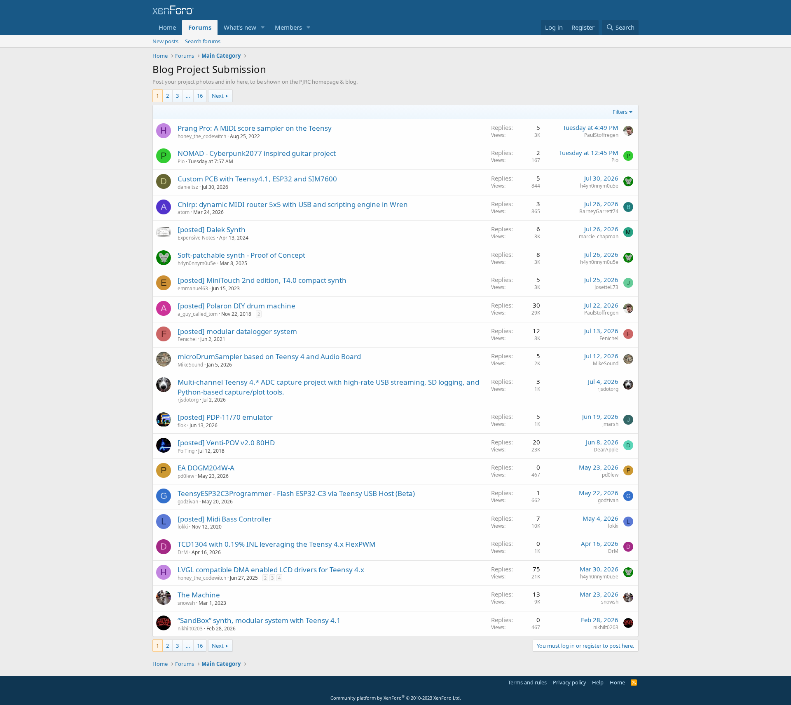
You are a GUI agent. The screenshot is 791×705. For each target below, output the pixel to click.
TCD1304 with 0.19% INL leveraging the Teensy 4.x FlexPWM (276, 544)
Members (288, 27)
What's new (240, 27)
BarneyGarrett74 (598, 211)
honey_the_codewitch (202, 136)
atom (184, 212)
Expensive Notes (196, 237)
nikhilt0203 (190, 628)
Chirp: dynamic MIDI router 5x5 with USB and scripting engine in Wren (293, 204)
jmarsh (610, 424)
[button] (263, 27)
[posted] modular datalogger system (237, 331)
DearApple (606, 449)
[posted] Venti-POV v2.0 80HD (226, 442)
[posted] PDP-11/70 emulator (225, 417)
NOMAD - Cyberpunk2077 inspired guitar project (257, 153)
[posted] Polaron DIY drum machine (236, 305)
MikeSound (190, 364)
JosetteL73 (606, 287)
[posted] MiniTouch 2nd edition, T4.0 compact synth (262, 280)
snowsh (186, 602)
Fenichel (187, 339)
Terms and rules (527, 682)
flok (182, 425)
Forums (199, 27)
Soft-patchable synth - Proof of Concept (241, 255)
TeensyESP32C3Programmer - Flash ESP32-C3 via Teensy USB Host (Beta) (296, 493)
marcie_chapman (598, 236)
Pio (181, 161)
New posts (165, 41)
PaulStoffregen (601, 135)
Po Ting (186, 450)
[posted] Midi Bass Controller (224, 519)
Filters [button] (620, 111)
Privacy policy (569, 682)
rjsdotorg (188, 399)
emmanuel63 (193, 288)
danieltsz (188, 186)
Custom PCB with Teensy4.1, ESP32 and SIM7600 (257, 178)
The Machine (199, 594)
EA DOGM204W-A (206, 467)
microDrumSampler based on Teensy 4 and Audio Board (269, 356)
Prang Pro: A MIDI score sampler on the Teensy (255, 128)
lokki (183, 526)
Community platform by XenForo (395, 698)
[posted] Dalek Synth (212, 229)
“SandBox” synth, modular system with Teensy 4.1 (259, 620)
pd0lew (186, 475)
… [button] (188, 95)
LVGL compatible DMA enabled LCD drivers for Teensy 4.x (271, 569)
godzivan (188, 501)
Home (167, 27)
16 (200, 95)
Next (218, 95)
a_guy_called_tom (198, 313)
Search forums (202, 41)
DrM (183, 552)
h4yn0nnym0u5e (599, 185)
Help (598, 682)
